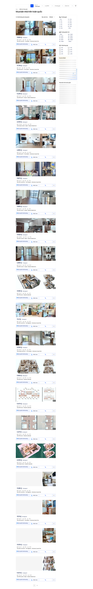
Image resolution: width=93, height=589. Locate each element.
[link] (24, 9)
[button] (32, 5)
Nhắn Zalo (35, 44)
